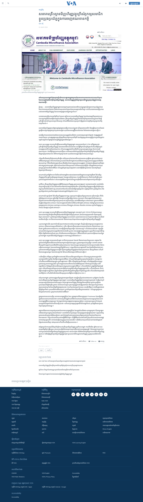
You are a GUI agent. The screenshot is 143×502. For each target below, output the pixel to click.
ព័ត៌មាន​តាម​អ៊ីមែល (77, 453)
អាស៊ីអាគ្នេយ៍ (15, 432)
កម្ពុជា (13, 418)
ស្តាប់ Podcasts (46, 453)
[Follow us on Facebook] (73, 394)
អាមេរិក (13, 425)
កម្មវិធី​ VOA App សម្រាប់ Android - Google (54, 487)
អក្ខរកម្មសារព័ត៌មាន (107, 418)
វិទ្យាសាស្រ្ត (75, 422)
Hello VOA (45, 401)
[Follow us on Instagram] (87, 394)
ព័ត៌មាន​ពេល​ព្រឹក (46, 393)
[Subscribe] (105, 394)
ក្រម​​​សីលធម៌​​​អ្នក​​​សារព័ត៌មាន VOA (81, 463)
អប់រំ (43, 432)
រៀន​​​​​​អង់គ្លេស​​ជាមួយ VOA (48, 443)
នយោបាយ (44, 418)
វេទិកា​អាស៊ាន (45, 408)
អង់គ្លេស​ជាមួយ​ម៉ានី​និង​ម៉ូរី (18, 443)
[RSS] (96, 394)
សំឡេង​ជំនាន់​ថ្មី (45, 404)
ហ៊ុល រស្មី (41, 23)
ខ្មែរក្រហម (74, 429)
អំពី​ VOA (14, 463)
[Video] (126, 3)
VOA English (46, 473)
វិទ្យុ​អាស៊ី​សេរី (75, 477)
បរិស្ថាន (74, 418)
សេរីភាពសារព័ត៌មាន (108, 422)
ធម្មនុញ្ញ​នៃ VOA (46, 463)
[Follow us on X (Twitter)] (78, 394)
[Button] (100, 32)
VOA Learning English (79, 443)
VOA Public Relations (18, 477)
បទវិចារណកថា (106, 432)
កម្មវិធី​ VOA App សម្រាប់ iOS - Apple (22, 487)
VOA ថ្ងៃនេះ (15, 401)
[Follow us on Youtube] (82, 394)
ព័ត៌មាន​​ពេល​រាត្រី (46, 397)
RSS (104, 453)
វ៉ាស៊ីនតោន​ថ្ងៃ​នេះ (16, 397)
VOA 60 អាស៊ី (15, 408)
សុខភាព (44, 429)
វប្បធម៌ (74, 425)
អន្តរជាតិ (14, 422)
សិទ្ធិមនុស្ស (44, 425)
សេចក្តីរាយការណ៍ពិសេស (78, 432)
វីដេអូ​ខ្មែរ (14, 393)
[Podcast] (101, 394)
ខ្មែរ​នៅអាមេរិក (15, 429)
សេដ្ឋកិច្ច (41, 10)
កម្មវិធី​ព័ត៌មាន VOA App (18, 453)
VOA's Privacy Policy (48, 477)
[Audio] (120, 3)
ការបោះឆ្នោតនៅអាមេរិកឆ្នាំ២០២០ (111, 425)
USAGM (14, 473)
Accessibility (76, 473)
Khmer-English (107, 429)
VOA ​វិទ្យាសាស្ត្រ (16, 404)
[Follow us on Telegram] (92, 394)
